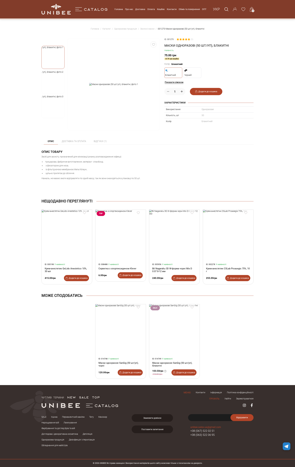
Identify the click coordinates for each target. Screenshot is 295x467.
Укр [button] (216, 9)
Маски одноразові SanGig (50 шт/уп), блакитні (172, 364)
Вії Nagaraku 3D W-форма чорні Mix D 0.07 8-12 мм (172, 270)
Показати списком (174, 82)
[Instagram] (244, 405)
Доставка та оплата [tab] (74, 141)
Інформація (216, 392)
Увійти (227, 398)
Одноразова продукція (52, 439)
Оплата (151, 9)
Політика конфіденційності (240, 392)
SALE (84, 397)
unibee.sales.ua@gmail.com (205, 427)
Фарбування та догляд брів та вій (58, 428)
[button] (53, 57)
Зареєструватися (245, 398)
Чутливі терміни (52, 397)
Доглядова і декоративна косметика (59, 434)
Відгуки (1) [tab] (100, 141)
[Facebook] (252, 405)
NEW (71, 397)
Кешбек (161, 9)
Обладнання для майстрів (54, 445)
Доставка (140, 9)
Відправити (242, 417)
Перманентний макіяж (73, 417)
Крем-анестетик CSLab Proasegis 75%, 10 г (228, 270)
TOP (96, 397)
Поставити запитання (152, 429)
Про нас (129, 9)
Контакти (172, 9)
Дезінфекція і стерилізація (82, 439)
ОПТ (204, 9)
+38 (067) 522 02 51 (202, 430)
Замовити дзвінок (152, 418)
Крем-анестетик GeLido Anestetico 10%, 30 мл (66, 270)
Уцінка (54, 417)
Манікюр (102, 417)
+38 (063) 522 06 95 (202, 434)
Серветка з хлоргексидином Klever (117, 268)
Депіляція (87, 434)
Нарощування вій (50, 422)
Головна (118, 9)
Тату (91, 417)
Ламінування (70, 422)
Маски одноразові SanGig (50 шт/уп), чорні (118, 364)
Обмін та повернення (189, 9)
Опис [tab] (51, 141)
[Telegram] (286, 446)
